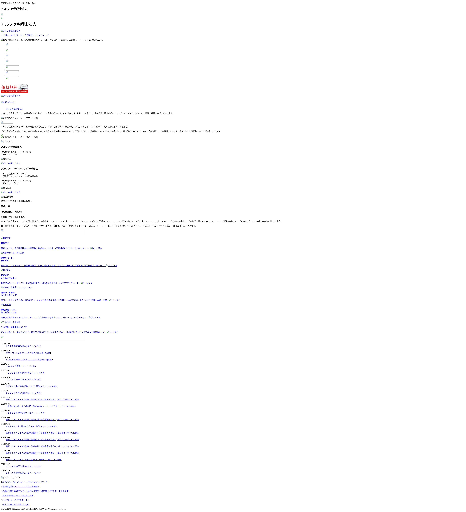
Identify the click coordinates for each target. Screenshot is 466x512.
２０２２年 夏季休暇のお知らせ (19, 346)
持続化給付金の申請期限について (20, 386)
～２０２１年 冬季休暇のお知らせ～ (21, 373)
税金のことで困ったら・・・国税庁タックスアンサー (25, 482)
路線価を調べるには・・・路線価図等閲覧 (20, 487)
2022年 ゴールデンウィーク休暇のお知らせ (24, 353)
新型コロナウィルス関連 (46, 386)
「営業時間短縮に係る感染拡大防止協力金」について (29, 406)
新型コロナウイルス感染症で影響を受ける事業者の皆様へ (31, 400)
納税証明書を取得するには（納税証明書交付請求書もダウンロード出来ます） (36, 491)
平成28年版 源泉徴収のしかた (16, 504)
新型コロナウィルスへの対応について (22, 460)
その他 (37, 346)
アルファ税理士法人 (14, 109)
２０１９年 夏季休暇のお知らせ (19, 473)
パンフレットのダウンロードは (16, 500)
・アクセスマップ (41, 35)
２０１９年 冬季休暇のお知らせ (19, 466)
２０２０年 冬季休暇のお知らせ (19, 393)
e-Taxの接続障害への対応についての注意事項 (25, 359)
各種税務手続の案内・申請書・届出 (17, 496)
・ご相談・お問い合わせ (11, 35)
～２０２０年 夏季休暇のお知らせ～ (21, 413)
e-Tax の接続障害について (17, 366)
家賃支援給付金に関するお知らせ (20, 426)
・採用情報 (28, 35)
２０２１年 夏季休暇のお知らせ (19, 380)
